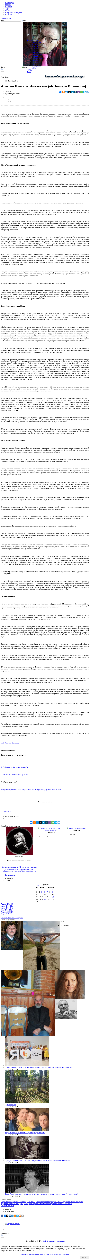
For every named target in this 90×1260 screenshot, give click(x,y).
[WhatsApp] (81, 92)
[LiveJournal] (75, 92)
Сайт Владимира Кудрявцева (54, 1241)
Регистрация (10, 875)
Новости (8, 7)
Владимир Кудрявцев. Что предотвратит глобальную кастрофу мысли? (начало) (31, 789)
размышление (37, 58)
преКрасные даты (16, 1204)
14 (48, 894)
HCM (29, 72)
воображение (36, 42)
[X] (69, 92)
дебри (34, 68)
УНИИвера (31, 1202)
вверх (84, 1257)
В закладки (9, 3)
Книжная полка (33, 40)
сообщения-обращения (32, 1204)
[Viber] (78, 92)
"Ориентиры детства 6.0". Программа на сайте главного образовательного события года (38, 1067)
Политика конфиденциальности (33, 1254)
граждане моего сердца (58, 1202)
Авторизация (6, 18)
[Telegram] (87, 92)
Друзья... (8, 9)
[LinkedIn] (72, 92)
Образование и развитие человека (13, 1202)
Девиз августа (10, 1105)
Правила (8, 14)
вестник (35, 56)
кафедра (35, 62)
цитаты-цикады (47, 1204)
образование (36, 64)
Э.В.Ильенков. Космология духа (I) (14, 767)
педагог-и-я (5, 1204)
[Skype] (84, 92)
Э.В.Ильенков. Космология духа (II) (14, 775)
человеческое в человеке (62, 1204)
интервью (35, 46)
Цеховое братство (42, 1202)
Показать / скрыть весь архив (12, 918)
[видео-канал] (2, 71)
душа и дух (36, 52)
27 (45, 899)
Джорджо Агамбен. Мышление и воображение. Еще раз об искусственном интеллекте (37, 1161)
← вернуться (6, 811)
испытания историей (75, 1202)
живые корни (37, 54)
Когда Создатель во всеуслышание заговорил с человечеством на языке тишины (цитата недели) (41, 1194)
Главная (8, 5)
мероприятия (36, 66)
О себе (7, 11)
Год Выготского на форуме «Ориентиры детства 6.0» (25, 1133)
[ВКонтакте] (60, 92)
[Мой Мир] (66, 92)
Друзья (29, 70)
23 (53, 897)
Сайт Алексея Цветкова (10, 743)
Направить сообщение (13, 13)
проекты (35, 48)
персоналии (36, 60)
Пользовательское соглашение (57, 1254)
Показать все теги (7, 1206)
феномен (35, 44)
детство (34, 50)
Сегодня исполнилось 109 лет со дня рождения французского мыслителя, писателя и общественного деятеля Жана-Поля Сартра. (19, 869)
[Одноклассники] (63, 92)
